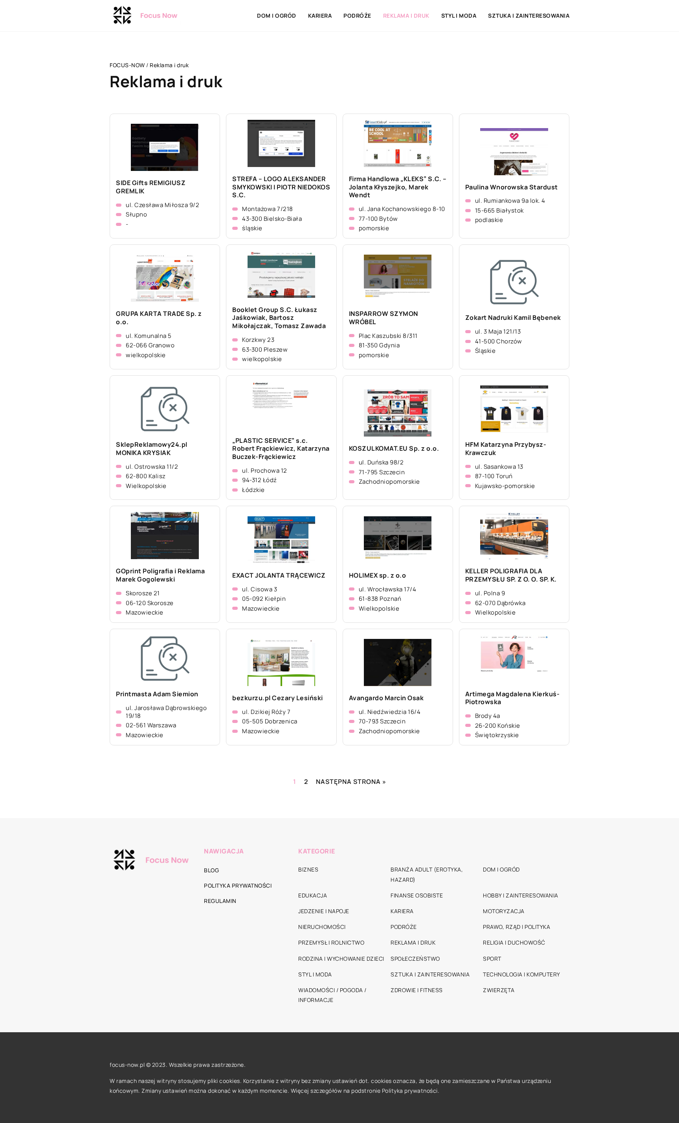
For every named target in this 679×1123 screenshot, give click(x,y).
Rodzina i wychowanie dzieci (341, 958)
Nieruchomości (322, 926)
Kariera (320, 15)
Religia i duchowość (514, 942)
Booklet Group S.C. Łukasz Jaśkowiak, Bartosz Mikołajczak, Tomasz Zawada (279, 318)
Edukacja (312, 895)
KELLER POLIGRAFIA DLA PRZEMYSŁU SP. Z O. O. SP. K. (511, 575)
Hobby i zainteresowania (520, 895)
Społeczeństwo (415, 958)
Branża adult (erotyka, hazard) (427, 874)
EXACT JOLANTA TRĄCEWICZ (279, 575)
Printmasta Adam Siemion (157, 694)
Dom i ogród (276, 15)
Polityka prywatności (238, 885)
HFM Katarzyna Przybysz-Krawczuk (506, 448)
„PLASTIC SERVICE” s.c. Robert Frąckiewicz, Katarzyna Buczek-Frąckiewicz (281, 449)
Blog (211, 870)
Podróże (357, 15)
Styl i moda (459, 15)
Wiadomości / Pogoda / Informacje (332, 995)
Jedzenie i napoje (323, 911)
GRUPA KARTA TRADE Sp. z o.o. (159, 318)
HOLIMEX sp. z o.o (377, 575)
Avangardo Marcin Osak (386, 698)
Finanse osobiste (417, 895)
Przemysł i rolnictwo (331, 942)
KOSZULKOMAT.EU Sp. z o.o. (394, 448)
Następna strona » (351, 781)
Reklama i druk (406, 15)
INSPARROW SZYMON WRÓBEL (383, 318)
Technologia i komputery (521, 974)
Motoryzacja (504, 911)
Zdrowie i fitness (417, 990)
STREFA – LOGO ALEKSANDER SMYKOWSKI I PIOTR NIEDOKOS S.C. (281, 187)
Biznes (308, 869)
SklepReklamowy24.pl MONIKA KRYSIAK (151, 448)
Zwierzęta (499, 990)
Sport (492, 958)
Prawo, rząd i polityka (516, 926)
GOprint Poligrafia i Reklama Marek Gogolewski (160, 575)
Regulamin (220, 901)
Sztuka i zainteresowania (528, 15)
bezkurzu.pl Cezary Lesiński (277, 698)
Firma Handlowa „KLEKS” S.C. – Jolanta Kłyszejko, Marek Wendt (398, 187)
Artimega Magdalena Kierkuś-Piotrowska (512, 698)
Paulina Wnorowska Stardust (511, 187)
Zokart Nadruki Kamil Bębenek (513, 318)
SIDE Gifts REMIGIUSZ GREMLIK (150, 187)
